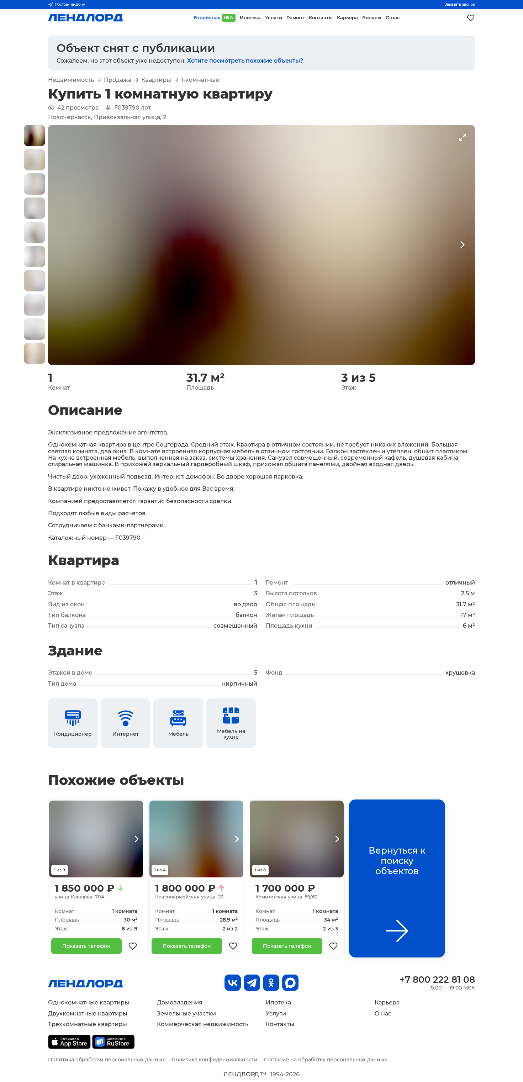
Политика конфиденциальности (214, 1059)
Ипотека (278, 1002)
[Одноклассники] (271, 983)
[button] (34, 135)
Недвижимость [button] (71, 80)
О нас (383, 1013)
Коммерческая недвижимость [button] (202, 1024)
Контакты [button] (321, 17)
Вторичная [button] (213, 17)
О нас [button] (393, 17)
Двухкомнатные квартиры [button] (87, 1013)
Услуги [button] (273, 17)
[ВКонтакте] (232, 983)
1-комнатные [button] (200, 80)
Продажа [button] (117, 80)
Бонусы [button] (371, 17)
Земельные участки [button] (186, 1013)
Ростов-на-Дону (70, 4)
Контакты (280, 1024)
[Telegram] (252, 983)
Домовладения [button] (179, 1002)
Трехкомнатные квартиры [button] (87, 1024)
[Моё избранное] (470, 18)
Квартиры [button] (156, 80)
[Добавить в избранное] (133, 946)
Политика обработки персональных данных (106, 1059)
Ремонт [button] (295, 17)
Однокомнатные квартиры (88, 1002)
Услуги (276, 1013)
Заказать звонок (460, 4)
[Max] (290, 983)
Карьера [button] (347, 17)
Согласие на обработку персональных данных (325, 1059)
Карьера (387, 1002)
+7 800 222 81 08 (437, 979)
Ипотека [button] (250, 17)
